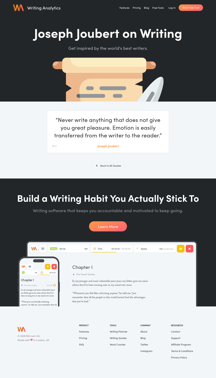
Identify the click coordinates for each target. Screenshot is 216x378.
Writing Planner (118, 331)
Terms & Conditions (182, 351)
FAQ (81, 344)
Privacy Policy (179, 357)
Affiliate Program (181, 344)
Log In (172, 7)
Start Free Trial (190, 7)
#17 (54, 146)
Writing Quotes (118, 338)
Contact (175, 331)
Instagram (146, 351)
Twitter (144, 344)
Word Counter (118, 344)
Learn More (108, 226)
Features (125, 7)
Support (175, 338)
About (143, 331)
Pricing (137, 7)
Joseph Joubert (108, 146)
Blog (146, 7)
